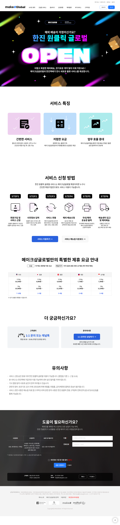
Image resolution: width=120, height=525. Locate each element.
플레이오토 (102, 2)
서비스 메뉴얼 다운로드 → (75, 239)
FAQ (82, 476)
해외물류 (69, 7)
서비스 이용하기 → (45, 239)
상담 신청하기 (60, 465)
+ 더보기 (69, 465)
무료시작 (103, 7)
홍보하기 (52, 7)
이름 (65, 438)
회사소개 (41, 497)
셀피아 (113, 2)
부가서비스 (78, 7)
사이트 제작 (32, 7)
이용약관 (63, 497)
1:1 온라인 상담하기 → (87, 336)
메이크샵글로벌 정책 (52, 497)
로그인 (111, 7)
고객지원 (87, 7)
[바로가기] (97, 494)
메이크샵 (97, 2)
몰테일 (108, 2)
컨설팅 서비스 (42, 7)
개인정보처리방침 (73, 497)
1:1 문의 (92, 476)
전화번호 (67, 444)
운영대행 (60, 7)
